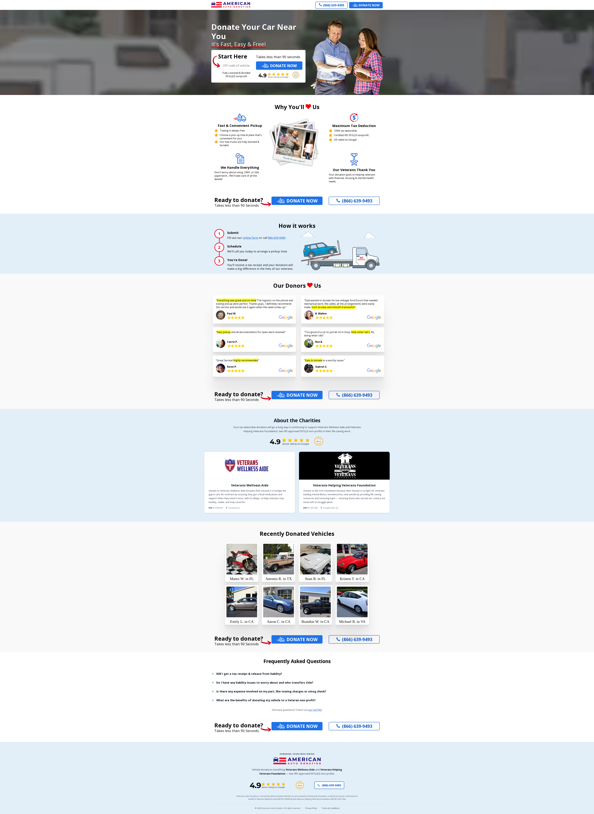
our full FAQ (315, 710)
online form (250, 238)
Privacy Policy (311, 808)
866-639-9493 (276, 238)
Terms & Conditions (330, 808)
